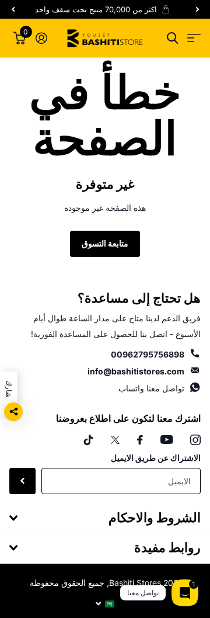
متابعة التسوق (105, 243)
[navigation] (197, 9)
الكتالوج (194, 38)
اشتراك (22, 481)
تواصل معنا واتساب (151, 388)
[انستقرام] (195, 440)
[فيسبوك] (140, 440)
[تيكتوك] (88, 440)
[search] (172, 38)
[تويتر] (115, 440)
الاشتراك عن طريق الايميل (156, 458)
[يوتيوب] (166, 439)
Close (105, 518)
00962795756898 (147, 354)
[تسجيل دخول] (41, 38)
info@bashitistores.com (136, 371)
